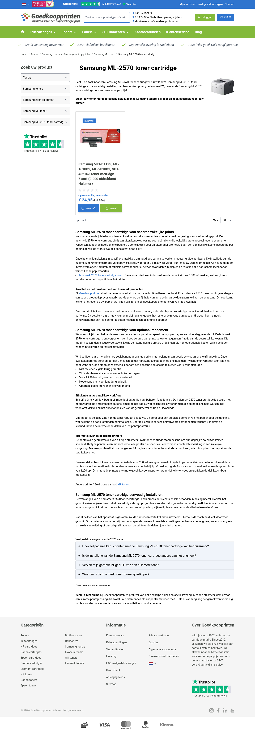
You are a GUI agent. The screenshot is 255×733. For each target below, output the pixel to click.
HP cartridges (29, 646)
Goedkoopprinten (89, 293)
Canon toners (29, 680)
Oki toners (71, 657)
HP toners (124, 484)
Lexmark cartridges (32, 668)
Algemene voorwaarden (163, 649)
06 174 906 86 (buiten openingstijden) (158, 17)
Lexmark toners (74, 663)
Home (24, 54)
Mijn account (188, 4)
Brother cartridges (31, 663)
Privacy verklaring (159, 635)
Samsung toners (51, 54)
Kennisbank (113, 670)
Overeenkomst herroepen (164, 656)
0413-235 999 (143, 13)
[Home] (23, 31)
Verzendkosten (115, 649)
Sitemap (111, 684)
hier (165, 98)
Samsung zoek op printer (76, 54)
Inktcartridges (29, 641)
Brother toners (73, 635)
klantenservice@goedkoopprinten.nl (156, 21)
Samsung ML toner (104, 54)
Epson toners (29, 685)
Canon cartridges (31, 652)
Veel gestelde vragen (210, 4)
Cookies (153, 642)
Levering (111, 656)
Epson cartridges (31, 657)
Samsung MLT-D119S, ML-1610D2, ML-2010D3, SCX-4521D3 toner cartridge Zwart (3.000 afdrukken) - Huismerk (99, 174)
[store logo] (51, 17)
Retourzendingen (116, 642)
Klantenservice (115, 635)
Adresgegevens (115, 677)
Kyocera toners (74, 652)
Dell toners (71, 641)
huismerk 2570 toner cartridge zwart (101, 275)
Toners (34, 54)
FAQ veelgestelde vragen (121, 663)
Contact (229, 4)
